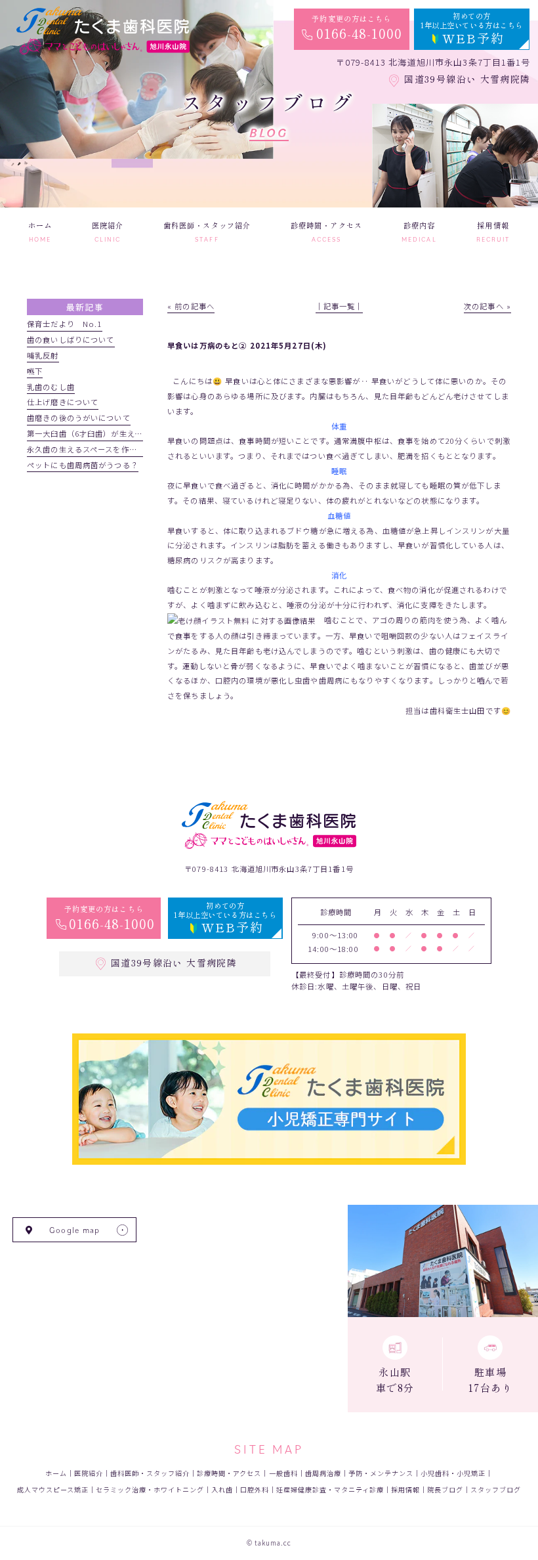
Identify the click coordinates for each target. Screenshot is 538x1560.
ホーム (56, 1473)
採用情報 (405, 1489)
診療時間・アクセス (229, 1473)
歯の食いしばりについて (71, 339)
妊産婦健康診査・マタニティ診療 (330, 1489)
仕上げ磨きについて (62, 402)
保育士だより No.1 (64, 323)
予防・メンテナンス (380, 1473)
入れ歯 (222, 1489)
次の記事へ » (487, 306)
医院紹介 (88, 1473)
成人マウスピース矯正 (53, 1489)
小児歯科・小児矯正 (453, 1473)
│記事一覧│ (339, 306)
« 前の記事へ (191, 306)
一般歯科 (283, 1473)
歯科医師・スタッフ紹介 (150, 1473)
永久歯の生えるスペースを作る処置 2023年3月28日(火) (129, 449)
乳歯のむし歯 (51, 386)
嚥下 (35, 371)
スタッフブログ (495, 1489)
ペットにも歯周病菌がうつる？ (82, 465)
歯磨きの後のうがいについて (79, 417)
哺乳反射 (43, 355)
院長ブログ (445, 1489)
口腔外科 (254, 1489)
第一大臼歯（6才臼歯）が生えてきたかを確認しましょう (128, 433)
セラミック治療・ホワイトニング (150, 1489)
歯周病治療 (323, 1473)
